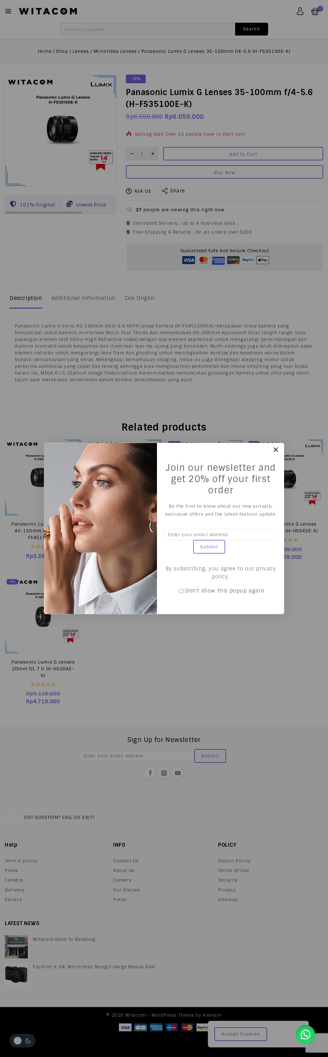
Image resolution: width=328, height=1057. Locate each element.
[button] (305, 1034)
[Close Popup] (276, 450)
